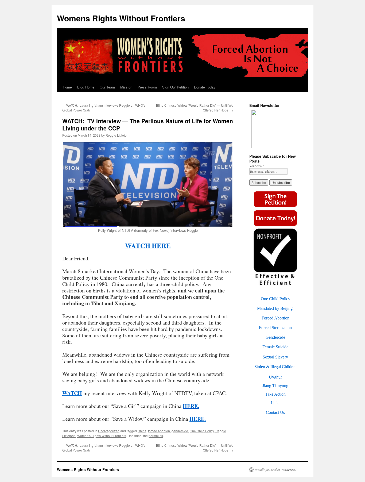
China (142, 431)
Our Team (107, 87)
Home (67, 87)
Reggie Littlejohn (118, 135)
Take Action (275, 394)
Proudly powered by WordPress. (275, 469)
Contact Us (275, 412)
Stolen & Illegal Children (275, 366)
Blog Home (85, 87)
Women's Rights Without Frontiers (101, 435)
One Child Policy (202, 431)
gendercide (180, 431)
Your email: (256, 166)
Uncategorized (108, 431)
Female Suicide (275, 347)
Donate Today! (205, 87)
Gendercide (275, 337)
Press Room (147, 87)
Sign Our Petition (175, 87)
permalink (156, 435)
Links (275, 402)
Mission (126, 87)
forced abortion (159, 431)
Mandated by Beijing (275, 308)
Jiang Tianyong (275, 385)
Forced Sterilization (275, 327)
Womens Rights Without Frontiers (121, 18)
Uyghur (275, 377)
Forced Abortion (275, 318)
